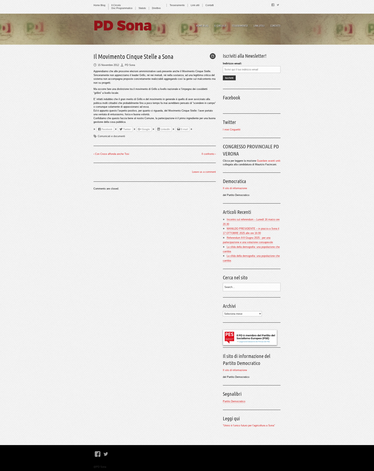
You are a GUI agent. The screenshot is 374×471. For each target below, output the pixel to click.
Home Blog (99, 5)
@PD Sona (100, 466)
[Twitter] (278, 4)
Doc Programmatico (121, 8)
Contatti (210, 5)
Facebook (231, 97)
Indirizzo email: (232, 63)
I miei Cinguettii (231, 129)
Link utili (195, 5)
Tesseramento (177, 5)
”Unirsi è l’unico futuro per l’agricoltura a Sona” (249, 425)
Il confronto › (209, 153)
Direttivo (156, 8)
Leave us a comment (204, 171)
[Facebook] (272, 4)
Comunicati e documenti (111, 136)
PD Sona (130, 65)
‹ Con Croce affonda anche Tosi (111, 153)
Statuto (142, 8)
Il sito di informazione (235, 188)
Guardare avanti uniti (268, 160)
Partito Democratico (234, 401)
